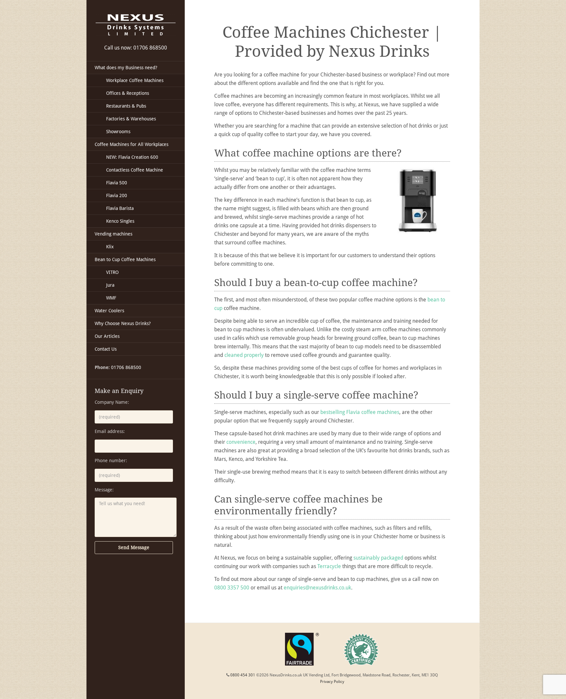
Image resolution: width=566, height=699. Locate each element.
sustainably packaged (378, 558)
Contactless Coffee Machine (134, 170)
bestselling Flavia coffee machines (359, 412)
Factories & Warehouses (131, 118)
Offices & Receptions (127, 93)
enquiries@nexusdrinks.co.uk (317, 588)
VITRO (112, 272)
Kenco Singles (120, 221)
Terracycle (329, 566)
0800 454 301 (242, 675)
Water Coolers (109, 310)
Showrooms (118, 131)
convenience (240, 442)
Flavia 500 (116, 182)
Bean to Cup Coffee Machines (125, 259)
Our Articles (107, 336)
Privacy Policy (332, 681)
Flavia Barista (120, 208)
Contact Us (106, 349)
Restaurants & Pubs (126, 106)
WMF (111, 297)
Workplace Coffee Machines (134, 80)
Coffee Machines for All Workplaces (131, 144)
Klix (110, 246)
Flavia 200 (116, 195)
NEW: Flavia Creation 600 (132, 157)
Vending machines (113, 233)
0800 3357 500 (231, 588)
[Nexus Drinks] (135, 25)
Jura (110, 285)
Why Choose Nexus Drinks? (123, 323)
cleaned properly (244, 355)
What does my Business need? (126, 67)
